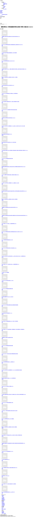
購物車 (1, 11)
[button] (26, 4)
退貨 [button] (4, 14)
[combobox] (26, 24)
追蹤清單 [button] (3, 14)
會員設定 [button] (6, 14)
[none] (27, 34)
